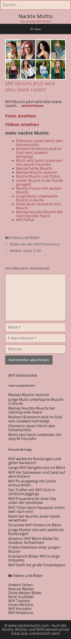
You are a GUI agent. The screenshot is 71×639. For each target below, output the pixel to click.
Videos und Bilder (25, 237)
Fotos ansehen (20, 116)
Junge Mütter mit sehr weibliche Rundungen (36, 531)
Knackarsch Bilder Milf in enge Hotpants (34, 558)
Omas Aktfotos (20, 604)
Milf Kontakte (20, 608)
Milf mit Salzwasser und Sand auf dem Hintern (36, 474)
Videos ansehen (22, 124)
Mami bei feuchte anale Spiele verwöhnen (34, 518)
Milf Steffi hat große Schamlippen (36, 565)
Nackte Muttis (35, 16)
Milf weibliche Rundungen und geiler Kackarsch (34, 460)
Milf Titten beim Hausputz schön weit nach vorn (36, 509)
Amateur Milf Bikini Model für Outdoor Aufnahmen (33, 540)
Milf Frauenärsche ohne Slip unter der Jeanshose (32, 500)
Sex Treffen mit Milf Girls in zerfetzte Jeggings (31, 491)
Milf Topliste (19, 600)
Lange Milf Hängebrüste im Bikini (36, 467)
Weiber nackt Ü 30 (25, 250)
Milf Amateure (20, 612)
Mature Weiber (21, 589)
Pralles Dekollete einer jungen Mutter (34, 549)
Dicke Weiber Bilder (25, 592)
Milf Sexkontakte (22, 375)
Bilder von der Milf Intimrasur (35, 244)
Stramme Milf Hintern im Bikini (34, 525)
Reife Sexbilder (21, 596)
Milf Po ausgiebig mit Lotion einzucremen (32, 483)
